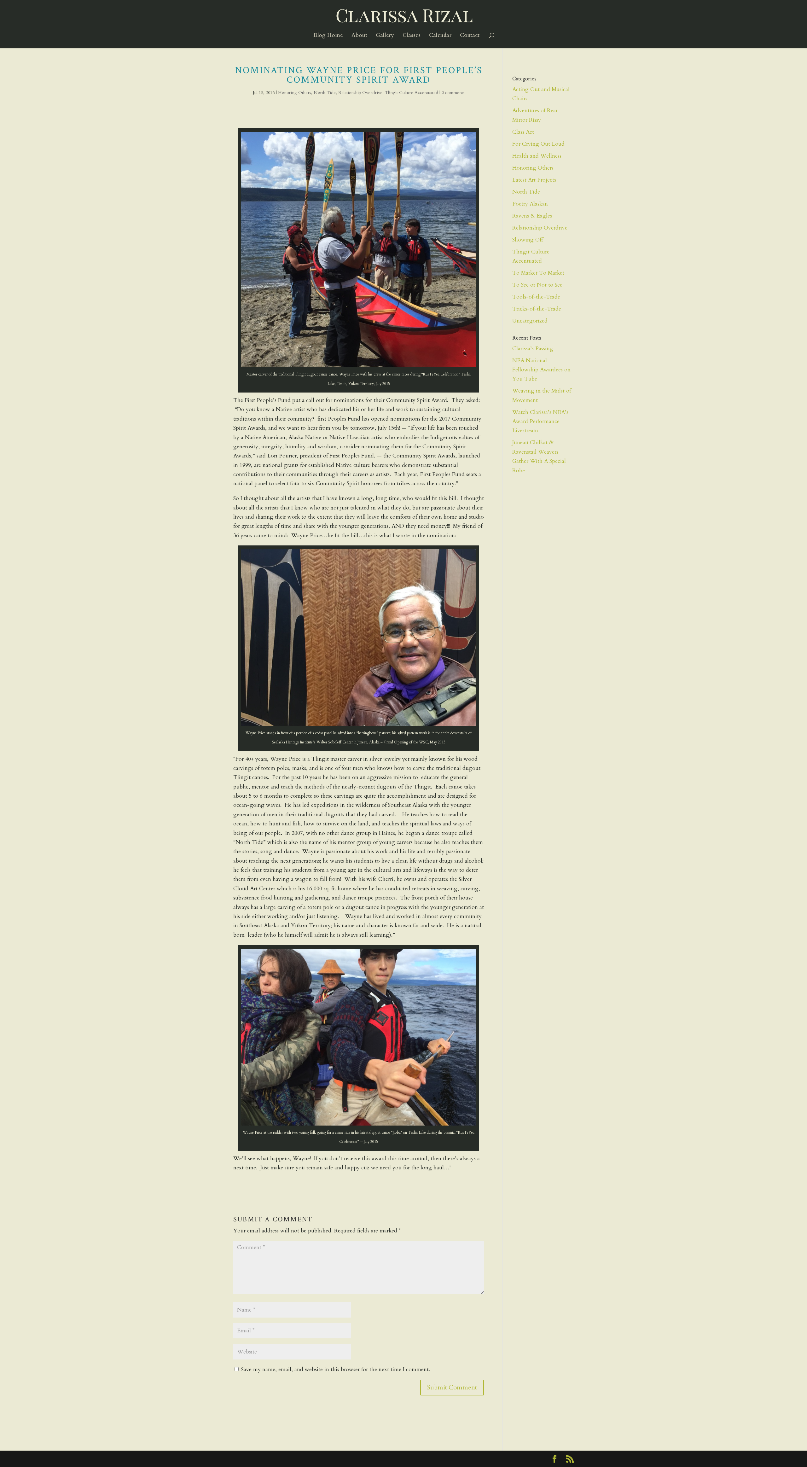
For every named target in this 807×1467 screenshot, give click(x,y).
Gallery (385, 36)
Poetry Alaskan (530, 203)
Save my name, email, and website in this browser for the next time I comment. (335, 1369)
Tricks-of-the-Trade (536, 308)
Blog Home (328, 36)
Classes (412, 36)
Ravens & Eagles (532, 215)
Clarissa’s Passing (532, 348)
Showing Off (527, 239)
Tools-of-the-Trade (536, 296)
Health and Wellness (536, 156)
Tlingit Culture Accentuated (411, 93)
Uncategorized (530, 320)
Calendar (440, 36)
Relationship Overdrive (360, 93)
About (359, 36)
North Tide (325, 93)
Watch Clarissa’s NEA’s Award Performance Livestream (540, 421)
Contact (469, 36)
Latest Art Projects (534, 179)
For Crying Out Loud (538, 144)
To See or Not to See (537, 284)
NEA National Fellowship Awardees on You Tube (541, 370)
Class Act (523, 132)
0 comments (453, 93)
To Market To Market (538, 273)
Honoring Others (294, 93)
